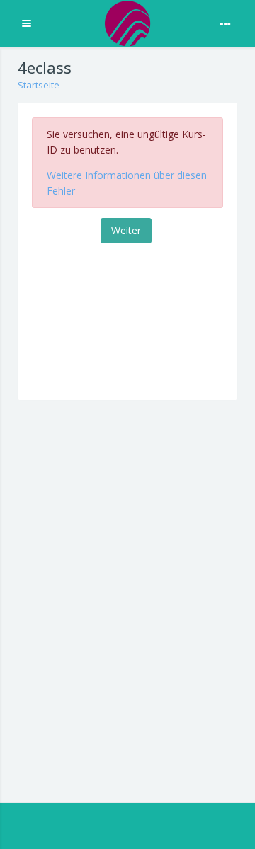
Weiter (126, 230)
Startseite (39, 85)
